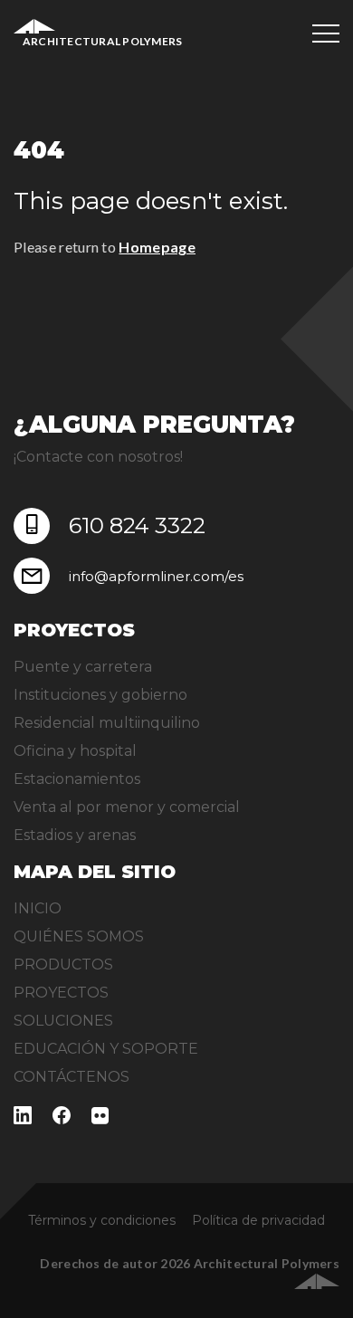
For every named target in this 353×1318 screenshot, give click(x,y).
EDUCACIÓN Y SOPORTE (106, 1048)
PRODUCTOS (63, 964)
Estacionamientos (77, 779)
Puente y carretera (83, 666)
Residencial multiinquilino (107, 722)
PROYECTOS (61, 992)
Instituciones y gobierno (100, 694)
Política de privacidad (258, 1220)
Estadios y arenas (75, 835)
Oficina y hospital (75, 750)
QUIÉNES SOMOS (79, 936)
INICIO (38, 908)
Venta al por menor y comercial (127, 807)
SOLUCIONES (63, 1020)
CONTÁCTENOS (71, 1076)
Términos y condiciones (102, 1220)
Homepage (157, 246)
